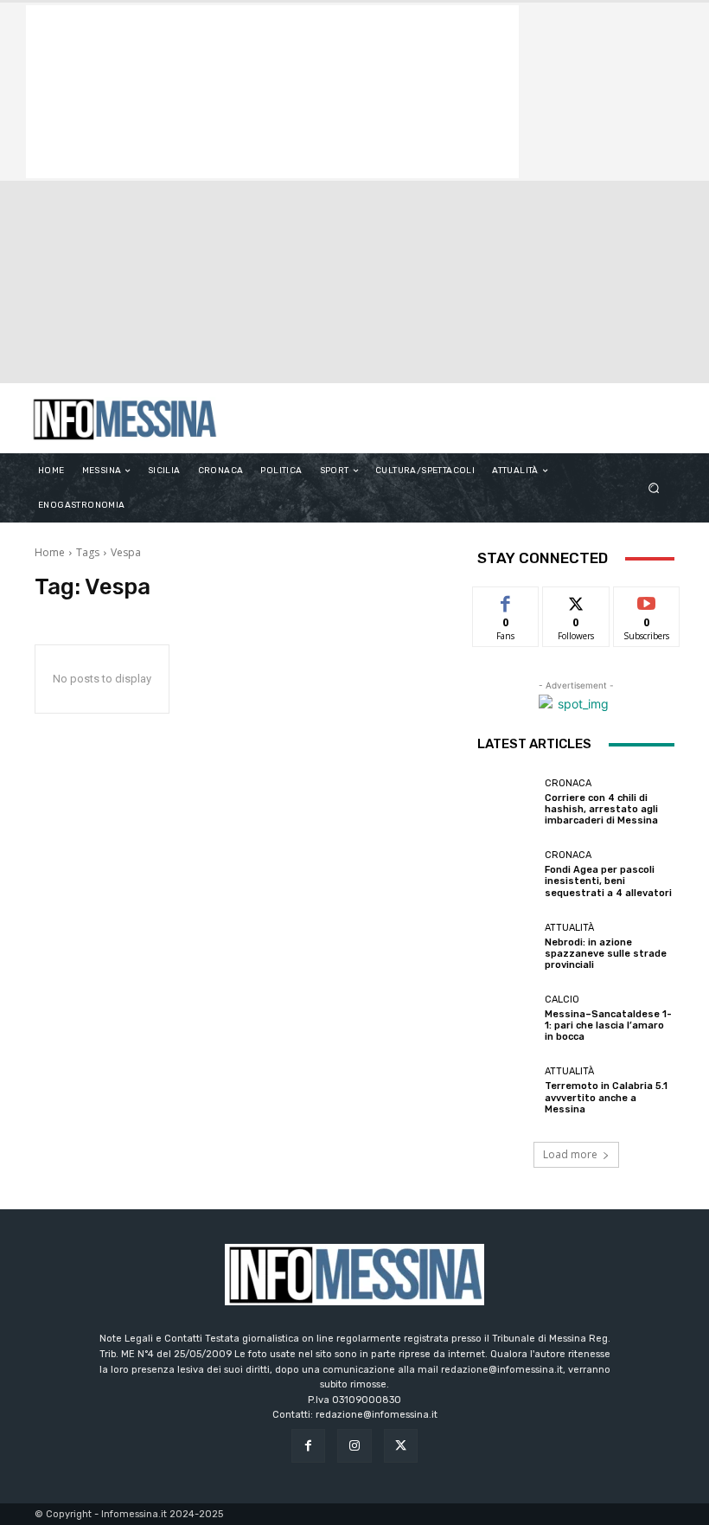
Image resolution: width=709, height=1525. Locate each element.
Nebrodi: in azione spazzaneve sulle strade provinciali (606, 954)
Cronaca (568, 783)
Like (506, 599)
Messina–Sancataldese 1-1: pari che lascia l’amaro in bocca (608, 1025)
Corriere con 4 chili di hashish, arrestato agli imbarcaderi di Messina (601, 809)
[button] (654, 488)
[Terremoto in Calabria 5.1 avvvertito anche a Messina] (506, 1090)
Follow (576, 599)
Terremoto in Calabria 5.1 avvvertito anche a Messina (606, 1097)
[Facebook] (308, 1446)
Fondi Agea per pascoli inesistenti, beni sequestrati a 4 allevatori (608, 881)
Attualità (569, 927)
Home (50, 552)
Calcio (562, 999)
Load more (570, 1154)
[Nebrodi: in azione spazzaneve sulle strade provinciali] (506, 946)
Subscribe (647, 599)
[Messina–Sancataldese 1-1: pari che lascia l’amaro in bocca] (506, 1019)
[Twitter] (401, 1446)
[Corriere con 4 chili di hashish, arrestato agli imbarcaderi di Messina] (506, 801)
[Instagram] (354, 1446)
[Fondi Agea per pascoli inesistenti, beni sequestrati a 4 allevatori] (506, 874)
